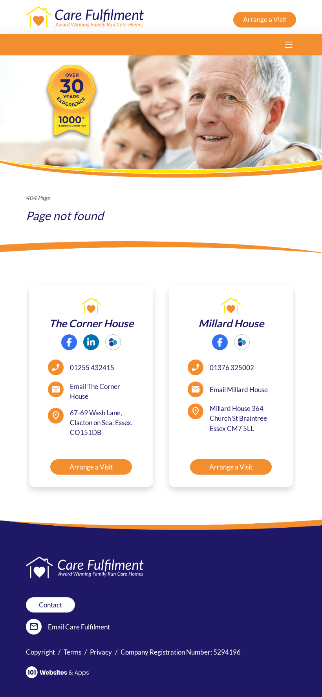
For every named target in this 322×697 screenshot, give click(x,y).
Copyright (40, 652)
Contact (50, 605)
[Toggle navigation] (288, 44)
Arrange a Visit (264, 19)
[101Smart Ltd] (57, 672)
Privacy (101, 652)
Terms (72, 652)
